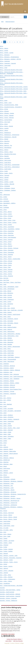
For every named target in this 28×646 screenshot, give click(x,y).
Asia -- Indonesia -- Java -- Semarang (9, 374)
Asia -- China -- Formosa (6, 216)
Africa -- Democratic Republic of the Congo (11, 69)
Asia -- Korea (3, 443)
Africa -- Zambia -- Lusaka (6, 182)
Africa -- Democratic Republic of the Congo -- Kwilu (13, 91)
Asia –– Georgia (4, 572)
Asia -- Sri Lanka (4, 528)
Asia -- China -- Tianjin (6, 265)
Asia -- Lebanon (4, 447)
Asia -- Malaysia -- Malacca (7, 458)
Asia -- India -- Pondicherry (7, 351)
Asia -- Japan (3, 413)
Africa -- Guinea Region (6, 120)
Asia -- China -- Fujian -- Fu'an (7, 220)
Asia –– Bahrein (4, 568)
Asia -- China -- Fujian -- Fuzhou (8, 222)
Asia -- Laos (3, 445)
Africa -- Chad (3, 67)
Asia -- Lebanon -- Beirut (6, 449)
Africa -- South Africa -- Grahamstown (10, 164)
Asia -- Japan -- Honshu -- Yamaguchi (9, 419)
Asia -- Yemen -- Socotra (6, 566)
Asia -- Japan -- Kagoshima (7, 421)
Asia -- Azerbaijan (4, 201)
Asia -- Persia (3, 475)
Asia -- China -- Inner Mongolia (8, 237)
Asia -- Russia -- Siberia (6, 515)
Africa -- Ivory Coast (5, 122)
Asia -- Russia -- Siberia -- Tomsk (8, 519)
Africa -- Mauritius (4, 141)
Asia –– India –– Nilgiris (6, 581)
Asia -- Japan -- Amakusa (6, 415)
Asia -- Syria (3, 532)
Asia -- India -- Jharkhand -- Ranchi (9, 318)
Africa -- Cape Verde (5, 65)
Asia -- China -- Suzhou (6, 263)
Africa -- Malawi (4, 139)
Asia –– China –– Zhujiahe (6, 570)
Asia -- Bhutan (3, 205)
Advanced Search (9, 21)
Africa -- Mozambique (5, 147)
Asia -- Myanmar (4, 462)
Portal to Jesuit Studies (7, 623)
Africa (1, 46)
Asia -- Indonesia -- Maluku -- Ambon (9, 383)
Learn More (8, 641)
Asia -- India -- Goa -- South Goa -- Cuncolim (11, 310)
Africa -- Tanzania (4, 175)
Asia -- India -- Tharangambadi (8, 359)
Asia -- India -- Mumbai (6, 344)
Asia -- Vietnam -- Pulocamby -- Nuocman (10, 557)
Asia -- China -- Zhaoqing (6, 276)
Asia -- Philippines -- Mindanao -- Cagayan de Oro (13, 494)
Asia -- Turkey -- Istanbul (6, 549)
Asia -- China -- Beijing (6, 211)
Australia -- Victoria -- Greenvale (8, 598)
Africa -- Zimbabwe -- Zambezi (8, 190)
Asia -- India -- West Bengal (7, 361)
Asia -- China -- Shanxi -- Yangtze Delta (10, 259)
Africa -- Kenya (4, 124)
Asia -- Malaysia (4, 455)
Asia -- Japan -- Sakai (5, 434)
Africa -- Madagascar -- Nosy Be (8, 137)
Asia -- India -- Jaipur (5, 316)
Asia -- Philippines (4, 477)
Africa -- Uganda (4, 177)
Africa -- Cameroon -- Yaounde (8, 63)
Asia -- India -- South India (7, 353)
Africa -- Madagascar (5, 132)
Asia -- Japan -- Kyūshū (6, 425)
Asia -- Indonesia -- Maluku (7, 381)
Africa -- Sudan (4, 171)
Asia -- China (3, 209)
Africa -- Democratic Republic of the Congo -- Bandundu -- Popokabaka (11, 72)
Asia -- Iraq (3, 402)
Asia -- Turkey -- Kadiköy (6, 551)
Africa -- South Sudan (5, 169)
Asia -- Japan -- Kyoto (5, 423)
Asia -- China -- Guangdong (7, 226)
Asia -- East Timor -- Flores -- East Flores (10, 282)
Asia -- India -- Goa (5, 306)
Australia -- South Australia (7, 592)
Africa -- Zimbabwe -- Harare (7, 188)
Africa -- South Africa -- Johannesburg (10, 167)
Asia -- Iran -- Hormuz (5, 398)
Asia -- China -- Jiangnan (6, 239)
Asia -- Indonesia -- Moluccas (7, 385)
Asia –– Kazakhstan (5, 583)
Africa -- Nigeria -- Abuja (6, 152)
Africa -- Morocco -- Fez (6, 145)
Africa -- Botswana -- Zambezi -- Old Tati (10, 59)
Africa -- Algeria (4, 48)
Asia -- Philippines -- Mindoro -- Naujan (10, 498)
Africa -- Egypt (3, 100)
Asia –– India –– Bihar (5, 575)
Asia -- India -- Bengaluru (6, 293)
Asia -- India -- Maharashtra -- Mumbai (10, 333)
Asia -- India (3, 284)
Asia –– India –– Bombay (6, 577)
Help (2, 21)
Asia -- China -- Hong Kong (7, 235)
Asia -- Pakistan (4, 470)
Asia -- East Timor (4, 280)
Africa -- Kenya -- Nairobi (6, 126)
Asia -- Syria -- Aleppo (5, 534)
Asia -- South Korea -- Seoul (7, 525)
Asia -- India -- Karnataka (6, 321)
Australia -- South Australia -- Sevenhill (10, 596)
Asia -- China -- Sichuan (6, 261)
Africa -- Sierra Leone (5, 160)
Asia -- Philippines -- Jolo (6, 485)
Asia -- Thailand (4, 545)
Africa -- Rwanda (4, 156)
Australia (2, 587)
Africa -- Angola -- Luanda (6, 52)
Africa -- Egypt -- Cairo (5, 102)
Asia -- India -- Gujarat (6, 312)
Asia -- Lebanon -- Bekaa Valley (8, 451)
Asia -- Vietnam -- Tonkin (6, 560)
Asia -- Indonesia (4, 363)
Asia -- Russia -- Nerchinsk (7, 513)
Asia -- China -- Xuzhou (6, 274)
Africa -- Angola (4, 50)
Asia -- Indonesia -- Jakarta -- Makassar (10, 370)
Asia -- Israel (3, 406)
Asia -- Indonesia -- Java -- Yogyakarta (9, 378)
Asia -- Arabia (3, 197)
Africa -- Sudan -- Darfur (6, 173)
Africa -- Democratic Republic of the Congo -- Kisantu (14, 86)
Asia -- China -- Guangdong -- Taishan (10, 229)
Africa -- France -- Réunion (7, 117)
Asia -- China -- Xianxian (6, 269)
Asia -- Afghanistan (5, 194)
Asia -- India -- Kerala (5, 325)
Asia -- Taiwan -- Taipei (6, 542)
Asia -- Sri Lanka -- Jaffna (6, 530)
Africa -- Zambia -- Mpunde (7, 184)
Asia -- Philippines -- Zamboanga (8, 505)
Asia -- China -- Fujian (5, 218)
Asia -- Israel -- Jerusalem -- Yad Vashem (10, 410)
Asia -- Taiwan (3, 538)
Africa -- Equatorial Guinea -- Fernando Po (11, 107)
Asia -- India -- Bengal (5, 291)
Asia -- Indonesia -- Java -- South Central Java (11, 376)
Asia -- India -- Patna (5, 348)
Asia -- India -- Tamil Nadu (7, 355)
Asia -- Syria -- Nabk (5, 536)
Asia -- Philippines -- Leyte (7, 487)
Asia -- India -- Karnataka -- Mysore (9, 323)
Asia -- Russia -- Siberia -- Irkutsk (8, 517)
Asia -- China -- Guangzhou (7, 231)
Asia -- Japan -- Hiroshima (6, 417)
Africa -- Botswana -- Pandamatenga (9, 57)
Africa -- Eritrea (4, 109)
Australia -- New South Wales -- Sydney (10, 590)
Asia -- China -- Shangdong (7, 252)
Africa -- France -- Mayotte (7, 115)
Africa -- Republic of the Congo (8, 154)
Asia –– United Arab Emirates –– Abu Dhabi (11, 585)
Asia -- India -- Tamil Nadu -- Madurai (10, 357)
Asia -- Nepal (3, 466)
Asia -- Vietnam (4, 553)
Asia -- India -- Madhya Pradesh (8, 327)
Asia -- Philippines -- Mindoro (7, 496)
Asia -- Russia (3, 510)
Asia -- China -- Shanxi (6, 256)
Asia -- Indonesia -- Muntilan (7, 387)
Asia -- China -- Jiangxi (5, 241)
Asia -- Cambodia (4, 207)
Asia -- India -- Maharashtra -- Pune (9, 336)
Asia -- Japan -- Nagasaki (6, 430)
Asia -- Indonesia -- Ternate (7, 391)
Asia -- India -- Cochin (5, 301)
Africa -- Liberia (4, 130)
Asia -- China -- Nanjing (6, 246)
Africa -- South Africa (5, 162)
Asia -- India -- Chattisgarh (7, 299)
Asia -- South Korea (5, 523)
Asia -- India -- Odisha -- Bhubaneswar (10, 346)
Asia (1, 192)
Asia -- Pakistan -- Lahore (6, 472)
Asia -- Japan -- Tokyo (5, 438)
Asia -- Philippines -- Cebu (7, 483)
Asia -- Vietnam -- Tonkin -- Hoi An (9, 562)
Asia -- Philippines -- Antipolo (7, 479)
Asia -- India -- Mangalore (6, 342)
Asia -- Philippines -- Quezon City (8, 502)
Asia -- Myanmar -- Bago (6, 464)
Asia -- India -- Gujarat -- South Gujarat (10, 314)
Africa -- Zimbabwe (5, 186)
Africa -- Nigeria (4, 149)
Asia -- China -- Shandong (6, 250)
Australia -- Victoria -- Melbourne (8, 600)
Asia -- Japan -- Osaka (5, 432)
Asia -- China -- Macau (6, 244)
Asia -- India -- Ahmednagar (7, 288)
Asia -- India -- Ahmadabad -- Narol (9, 286)
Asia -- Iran (3, 395)
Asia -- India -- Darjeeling (6, 303)
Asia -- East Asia (4, 278)
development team (6, 630)
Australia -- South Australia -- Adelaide (10, 594)
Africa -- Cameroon (5, 61)
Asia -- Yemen (3, 564)
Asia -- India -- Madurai (6, 329)
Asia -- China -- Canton (6, 214)
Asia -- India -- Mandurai (6, 340)
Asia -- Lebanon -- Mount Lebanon (9, 453)
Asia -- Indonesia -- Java (6, 372)
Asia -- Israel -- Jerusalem (6, 408)
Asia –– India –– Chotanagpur (7, 579)
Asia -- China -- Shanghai (6, 254)
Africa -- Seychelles (5, 158)
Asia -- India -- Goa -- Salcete (7, 308)
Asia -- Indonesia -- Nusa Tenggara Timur (10, 389)
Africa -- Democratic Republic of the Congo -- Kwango (14, 89)
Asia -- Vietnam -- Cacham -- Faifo (8, 555)
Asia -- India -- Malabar (6, 338)
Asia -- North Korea (5, 468)
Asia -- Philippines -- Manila (7, 490)
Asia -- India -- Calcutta (6, 295)
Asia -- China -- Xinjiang (6, 271)
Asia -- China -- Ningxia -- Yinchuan (9, 248)
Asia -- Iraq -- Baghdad (6, 404)
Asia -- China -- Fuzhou (6, 224)
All (1, 42)
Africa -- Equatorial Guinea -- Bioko (9, 104)
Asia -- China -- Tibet (5, 267)
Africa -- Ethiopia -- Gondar (7, 113)
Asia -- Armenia (4, 199)
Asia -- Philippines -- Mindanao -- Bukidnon (11, 481)
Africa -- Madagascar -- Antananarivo (9, 134)
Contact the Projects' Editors (14, 639)
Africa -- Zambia (4, 179)
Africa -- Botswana (4, 55)
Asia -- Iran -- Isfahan (5, 400)
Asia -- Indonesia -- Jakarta (7, 368)
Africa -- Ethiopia (4, 111)
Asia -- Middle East (5, 460)
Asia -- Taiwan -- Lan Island (7, 540)
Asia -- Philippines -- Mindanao (8, 492)
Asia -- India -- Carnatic (6, 297)
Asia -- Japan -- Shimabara (7, 436)
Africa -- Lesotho (4, 128)
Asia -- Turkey (3, 547)
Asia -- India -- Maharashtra (7, 331)
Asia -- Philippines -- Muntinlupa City (9, 500)
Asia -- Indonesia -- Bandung (7, 365)
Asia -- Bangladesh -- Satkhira (7, 203)
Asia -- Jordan (3, 440)
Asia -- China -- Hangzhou (6, 233)
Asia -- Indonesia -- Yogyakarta (8, 393)
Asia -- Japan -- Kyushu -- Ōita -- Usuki (10, 428)
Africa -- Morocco (4, 143)
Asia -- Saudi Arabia (5, 521)
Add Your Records (18, 641)
